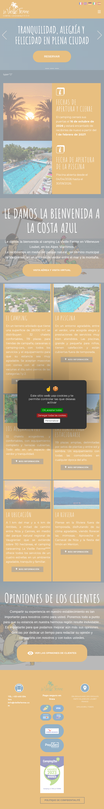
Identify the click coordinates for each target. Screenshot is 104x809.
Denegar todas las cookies (52, 415)
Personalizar (52, 420)
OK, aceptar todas (52, 410)
